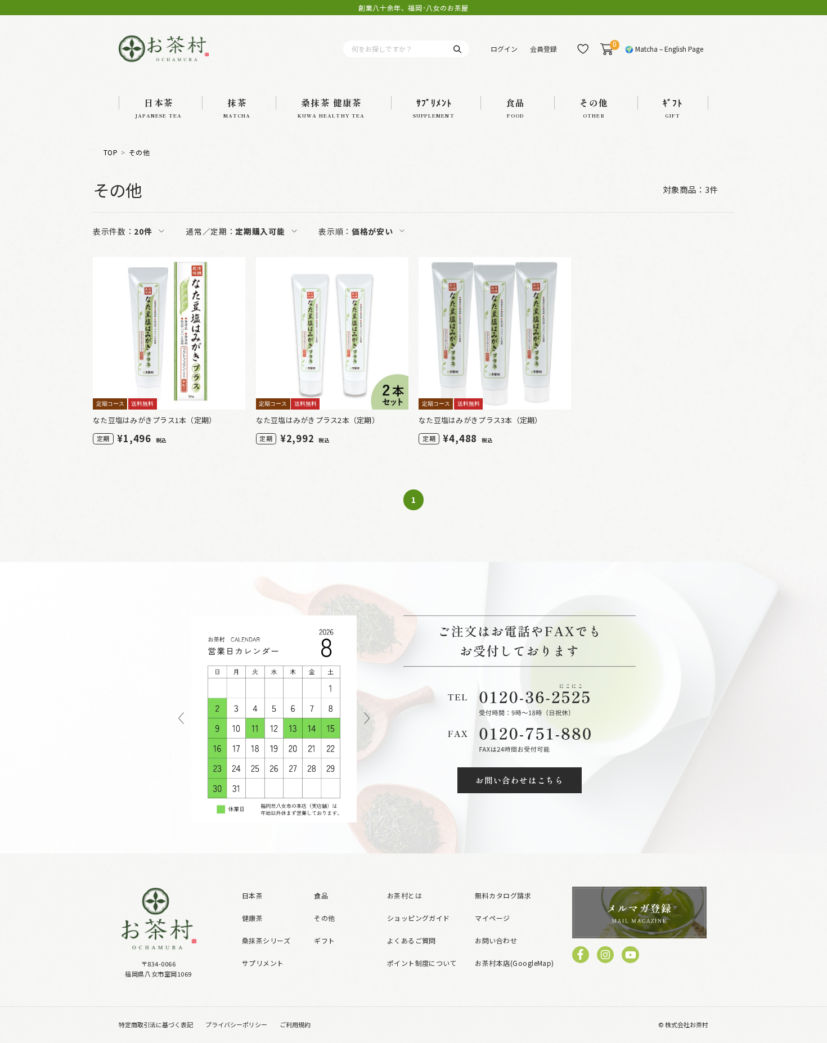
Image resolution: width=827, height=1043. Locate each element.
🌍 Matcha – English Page (664, 48)
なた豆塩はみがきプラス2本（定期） (317, 420)
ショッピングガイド (418, 918)
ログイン (504, 48)
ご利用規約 (295, 1024)
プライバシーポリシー (236, 1024)
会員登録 (543, 48)
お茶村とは (404, 895)
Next (367, 719)
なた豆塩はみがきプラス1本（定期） (154, 420)
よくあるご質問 (411, 940)
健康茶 (252, 918)
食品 (321, 895)
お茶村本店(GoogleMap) (514, 963)
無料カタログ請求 (503, 895)
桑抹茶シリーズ (266, 940)
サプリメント (263, 963)
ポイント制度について (422, 963)
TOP (111, 152)
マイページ (492, 918)
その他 (139, 152)
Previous (181, 719)
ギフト (324, 940)
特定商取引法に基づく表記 (156, 1024)
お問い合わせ (496, 940)
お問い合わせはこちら (519, 780)
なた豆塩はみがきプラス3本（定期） (480, 420)
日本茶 (252, 895)
